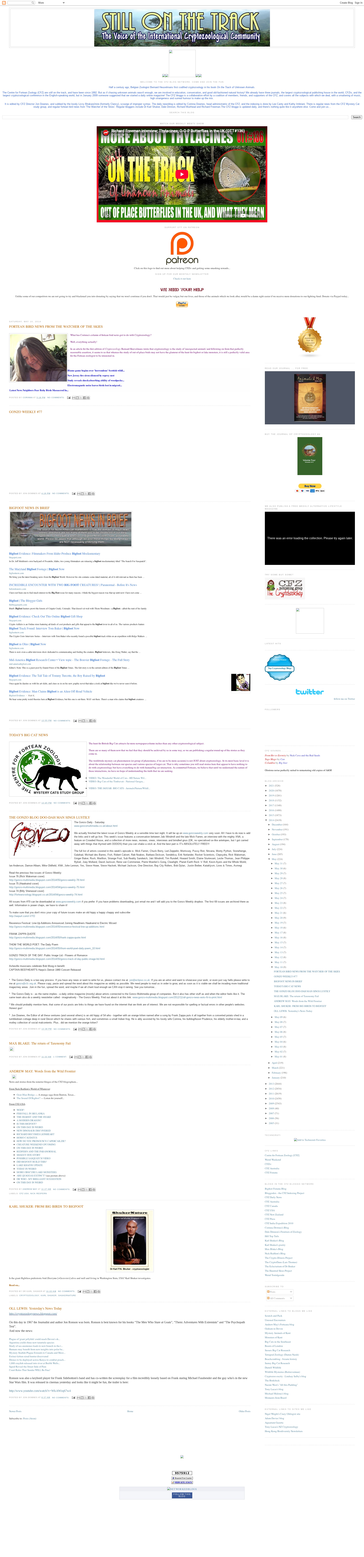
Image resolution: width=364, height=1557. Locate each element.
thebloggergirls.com (18, 604)
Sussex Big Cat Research (277, 1350)
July (274, 849)
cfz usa (24, 1193)
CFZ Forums (271, 1172)
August (276, 844)
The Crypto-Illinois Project (279, 1257)
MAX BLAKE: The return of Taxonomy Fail (40, 1043)
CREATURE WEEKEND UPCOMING (36, 1144)
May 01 (279, 1056)
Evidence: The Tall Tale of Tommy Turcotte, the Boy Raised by (57, 675)
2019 (272, 795)
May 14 (279, 947)
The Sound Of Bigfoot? (28, 1098)
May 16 (279, 937)
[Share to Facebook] (84, 398)
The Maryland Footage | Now (37, 569)
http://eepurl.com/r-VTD (22, 916)
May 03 (279, 1046)
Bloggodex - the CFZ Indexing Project (284, 1193)
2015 (272, 815)
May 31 (279, 863)
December (277, 824)
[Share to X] (81, 398)
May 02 (279, 1051)
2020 (272, 790)
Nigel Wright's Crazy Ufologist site (282, 1414)
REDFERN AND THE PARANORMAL (36, 1151)
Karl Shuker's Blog (274, 1240)
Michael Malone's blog (277, 1393)
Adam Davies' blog (274, 1418)
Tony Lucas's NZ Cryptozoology (281, 1426)
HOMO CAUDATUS (27, 1137)
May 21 (279, 912)
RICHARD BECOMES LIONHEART (35, 1134)
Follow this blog (181, 1495)
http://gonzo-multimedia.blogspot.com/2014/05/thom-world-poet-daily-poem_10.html (54, 948)
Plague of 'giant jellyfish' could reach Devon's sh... (34, 1339)
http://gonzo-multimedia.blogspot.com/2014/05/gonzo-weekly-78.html (47, 880)
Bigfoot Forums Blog (275, 1188)
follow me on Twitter (344, 698)
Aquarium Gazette (274, 1422)
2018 (272, 800)
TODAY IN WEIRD (26, 1168)
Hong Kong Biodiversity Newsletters (284, 1431)
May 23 (279, 903)
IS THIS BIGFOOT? (27, 1123)
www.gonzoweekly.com (195, 833)
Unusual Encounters (275, 1320)
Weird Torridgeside (274, 1275)
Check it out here (182, 278)
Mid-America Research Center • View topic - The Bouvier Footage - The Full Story (69, 660)
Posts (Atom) (29, 1418)
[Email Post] (68, 397)
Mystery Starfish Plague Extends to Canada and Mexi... (37, 1352)
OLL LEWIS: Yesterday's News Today (35, 1308)
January (276, 1077)
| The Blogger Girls (25, 600)
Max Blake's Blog (274, 1249)
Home (130, 1411)
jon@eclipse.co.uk (139, 980)
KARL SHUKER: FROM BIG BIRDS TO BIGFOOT (46, 1206)
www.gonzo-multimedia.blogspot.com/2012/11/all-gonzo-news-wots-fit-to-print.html (177, 997)
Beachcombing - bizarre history (281, 1359)
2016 (272, 810)
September (277, 839)
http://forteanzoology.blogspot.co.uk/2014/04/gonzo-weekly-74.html (45, 894)
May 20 (279, 917)
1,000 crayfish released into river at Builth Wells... (34, 1363)
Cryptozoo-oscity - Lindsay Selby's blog (285, 1376)
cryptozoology (29, 1295)
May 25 (279, 893)
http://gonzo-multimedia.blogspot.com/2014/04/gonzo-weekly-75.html (47, 887)
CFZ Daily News (273, 1197)
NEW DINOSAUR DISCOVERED (34, 1130)
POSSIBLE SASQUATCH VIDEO (33, 1158)
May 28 (279, 878)
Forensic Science (279, 660)
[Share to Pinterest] (88, 398)
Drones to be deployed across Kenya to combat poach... (37, 1359)
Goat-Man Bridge (26, 1094)
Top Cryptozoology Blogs (279, 668)
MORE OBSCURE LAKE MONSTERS (36, 1172)
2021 (272, 785)
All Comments (277, 1298)
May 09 (279, 1017)
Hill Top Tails (272, 1236)
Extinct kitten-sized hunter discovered (28, 1356)
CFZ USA (270, 1210)
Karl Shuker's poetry (275, 1245)
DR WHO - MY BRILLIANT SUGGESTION (39, 1179)
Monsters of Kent (273, 1337)
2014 (272, 820)
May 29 (279, 873)
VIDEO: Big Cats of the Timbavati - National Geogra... (116, 781)
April (275, 1062)
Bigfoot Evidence (17, 695)
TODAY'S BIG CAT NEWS (28, 735)
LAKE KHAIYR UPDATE (30, 1165)
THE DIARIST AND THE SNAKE (34, 1117)
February (277, 1072)
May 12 (279, 957)
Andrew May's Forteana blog (279, 1324)
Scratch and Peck (273, 1315)
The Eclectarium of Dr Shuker (280, 1266)
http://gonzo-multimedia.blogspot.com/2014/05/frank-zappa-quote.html (47, 937)
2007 (272, 1113)
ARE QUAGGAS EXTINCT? (31, 1175)
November (277, 829)
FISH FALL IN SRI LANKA (31, 1113)
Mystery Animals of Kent (278, 1333)
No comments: (56, 397)
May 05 (279, 1036)
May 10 (279, 967)
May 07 (279, 1027)
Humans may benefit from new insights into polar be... (36, 1349)
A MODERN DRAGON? (29, 1120)
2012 (272, 1088)
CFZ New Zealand (274, 1214)
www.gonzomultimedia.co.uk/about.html (96, 825)
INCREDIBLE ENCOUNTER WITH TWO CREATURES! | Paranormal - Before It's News (73, 585)
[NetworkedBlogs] (182, 1489)
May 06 (279, 1032)
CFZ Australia (272, 1168)
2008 (272, 1108)
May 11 (279, 962)
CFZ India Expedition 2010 (279, 1223)
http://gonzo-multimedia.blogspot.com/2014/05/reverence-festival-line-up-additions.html (56, 926)
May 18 (279, 927)
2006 (272, 1118)
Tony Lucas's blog (274, 1389)
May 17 (279, 932)
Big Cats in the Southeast (278, 1341)
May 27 (279, 883)
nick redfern (38, 1193)
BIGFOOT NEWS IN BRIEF (29, 507)
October (276, 834)
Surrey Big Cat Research (277, 1363)
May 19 (279, 922)
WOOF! (20, 1110)
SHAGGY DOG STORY (28, 1155)
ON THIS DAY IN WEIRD (30, 1127)
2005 (272, 1123)
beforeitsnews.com (17, 588)
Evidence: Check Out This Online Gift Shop (45, 616)
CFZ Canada (271, 1206)
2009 (272, 1103)
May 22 (279, 908)
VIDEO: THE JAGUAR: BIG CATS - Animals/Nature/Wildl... (119, 788)
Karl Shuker (48, 1295)
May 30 (279, 868)
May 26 (279, 888)
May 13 (279, 952)
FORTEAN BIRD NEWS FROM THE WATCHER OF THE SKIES (56, 326)
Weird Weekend (273, 1159)
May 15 (279, 942)
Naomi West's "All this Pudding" (281, 1384)
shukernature (67, 1295)
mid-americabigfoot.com (20, 663)
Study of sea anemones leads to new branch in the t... (36, 1346)
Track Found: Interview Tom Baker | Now (44, 628)
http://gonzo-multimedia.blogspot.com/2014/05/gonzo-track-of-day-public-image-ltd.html (57, 959)
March (275, 1067)
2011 (272, 1093)
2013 (272, 1083)
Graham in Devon (274, 1328)
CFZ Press (270, 1219)
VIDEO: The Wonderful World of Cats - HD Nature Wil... (117, 778)
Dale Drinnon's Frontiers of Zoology (283, 1231)
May (274, 859)
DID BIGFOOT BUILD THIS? (32, 1161)
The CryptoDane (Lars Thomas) (281, 1262)
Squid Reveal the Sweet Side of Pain (27, 1366)
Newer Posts (15, 1411)
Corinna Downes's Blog (277, 1227)
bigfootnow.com (16, 573)
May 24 (279, 898)
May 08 (279, 1022)
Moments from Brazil (276, 1397)
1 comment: (60, 1057)
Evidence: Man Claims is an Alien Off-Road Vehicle (50, 691)
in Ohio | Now (27, 644)
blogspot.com (15, 557)
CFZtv (268, 1164)
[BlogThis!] (77, 398)
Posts (272, 1291)
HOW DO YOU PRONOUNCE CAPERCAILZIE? (41, 1141)
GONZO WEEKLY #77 (25, 411)
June (274, 854)
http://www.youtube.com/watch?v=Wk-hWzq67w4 (40, 1390)
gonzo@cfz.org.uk (26, 983)
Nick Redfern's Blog (275, 1253)
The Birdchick (272, 1380)
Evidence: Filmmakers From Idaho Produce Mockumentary (54, 553)
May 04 (279, 1041)
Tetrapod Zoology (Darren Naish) (282, 1354)
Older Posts (244, 1411)
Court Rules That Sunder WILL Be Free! (29, 1370)
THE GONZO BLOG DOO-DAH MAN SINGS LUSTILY (49, 817)
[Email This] (74, 398)
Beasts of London (274, 1346)
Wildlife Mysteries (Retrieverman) (282, 1372)
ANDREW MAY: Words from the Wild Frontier (42, 1071)
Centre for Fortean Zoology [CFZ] (282, 1155)
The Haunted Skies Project (278, 1270)
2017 (272, 805)
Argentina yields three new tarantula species (31, 1342)
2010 (272, 1098)
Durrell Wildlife (273, 1367)
